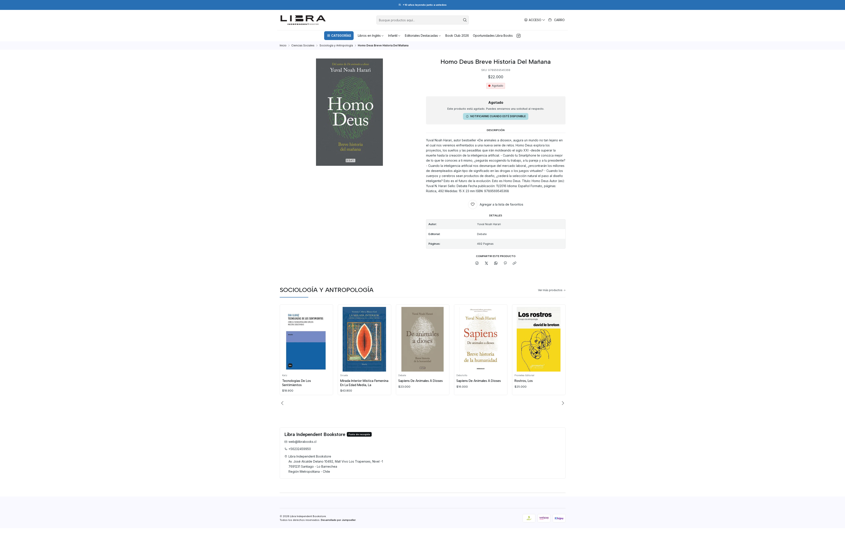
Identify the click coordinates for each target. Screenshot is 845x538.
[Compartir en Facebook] (477, 263)
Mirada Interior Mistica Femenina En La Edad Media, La (364, 383)
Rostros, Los (523, 381)
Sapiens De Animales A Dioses (420, 381)
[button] (339, 35)
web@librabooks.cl (302, 441)
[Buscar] (465, 20)
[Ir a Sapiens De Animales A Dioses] (422, 339)
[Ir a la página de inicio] (303, 20)
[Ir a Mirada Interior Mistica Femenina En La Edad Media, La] (364, 339)
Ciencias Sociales (302, 45)
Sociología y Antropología (336, 45)
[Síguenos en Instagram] (518, 35)
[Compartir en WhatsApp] (495, 263)
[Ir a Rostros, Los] (538, 339)
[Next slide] (562, 403)
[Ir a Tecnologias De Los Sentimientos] (306, 339)
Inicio (283, 45)
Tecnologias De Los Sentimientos (296, 383)
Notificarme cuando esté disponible (498, 116)
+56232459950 (299, 449)
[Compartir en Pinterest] (505, 263)
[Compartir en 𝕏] (486, 263)
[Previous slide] (283, 403)
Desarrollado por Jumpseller (338, 520)
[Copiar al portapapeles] (514, 263)
